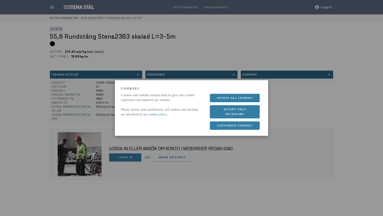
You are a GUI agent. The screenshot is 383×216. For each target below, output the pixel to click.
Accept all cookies (235, 97)
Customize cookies (234, 125)
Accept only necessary (234, 112)
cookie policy (158, 114)
